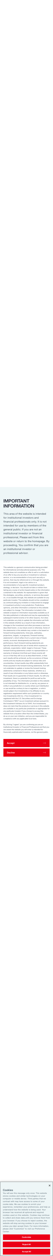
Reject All (26, 1244)
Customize (26, 1237)
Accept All (26, 1251)
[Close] (49, 1185)
